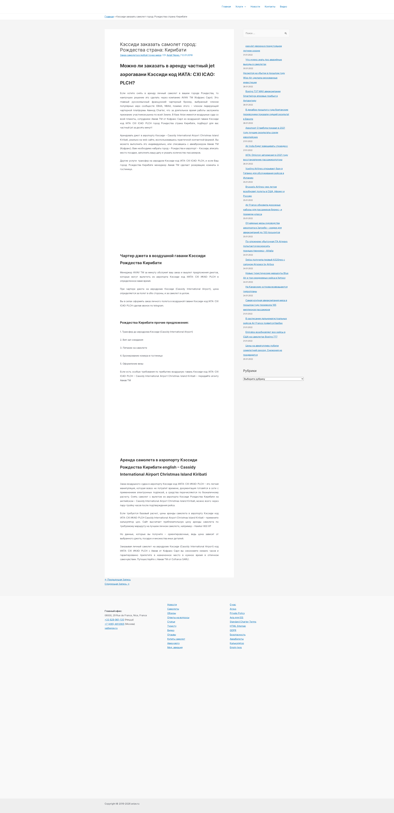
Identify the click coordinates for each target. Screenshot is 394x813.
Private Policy (237, 613)
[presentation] (244, 6)
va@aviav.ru (111, 628)
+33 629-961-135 (114, 619)
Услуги (239, 6)
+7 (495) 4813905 (114, 624)
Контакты (270, 6)
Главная (226, 6)
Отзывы (171, 634)
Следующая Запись (117, 583)
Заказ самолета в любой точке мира (140, 55)
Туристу (171, 626)
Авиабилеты (237, 638)
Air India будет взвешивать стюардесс (266, 146)
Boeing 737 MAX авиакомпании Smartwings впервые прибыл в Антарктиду (262, 96)
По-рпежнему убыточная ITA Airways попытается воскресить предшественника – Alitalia (265, 246)
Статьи (171, 621)
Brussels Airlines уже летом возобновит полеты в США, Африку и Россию (264, 191)
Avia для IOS (236, 617)
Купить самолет (176, 638)
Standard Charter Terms (243, 621)
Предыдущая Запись (118, 579)
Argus (233, 608)
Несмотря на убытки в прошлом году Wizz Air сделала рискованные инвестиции (264, 78)
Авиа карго (173, 643)
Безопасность (237, 634)
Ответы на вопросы (178, 617)
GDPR (233, 630)
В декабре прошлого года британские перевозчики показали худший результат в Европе (266, 114)
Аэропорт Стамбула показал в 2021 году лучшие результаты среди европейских (264, 132)
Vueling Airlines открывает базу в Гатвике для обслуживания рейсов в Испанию (263, 173)
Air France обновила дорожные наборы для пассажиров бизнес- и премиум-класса (262, 209)
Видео (283, 6)
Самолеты (173, 608)
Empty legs (236, 647)
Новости (255, 6)
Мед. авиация (175, 647)
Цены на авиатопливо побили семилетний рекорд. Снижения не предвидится (262, 350)
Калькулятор (237, 643)
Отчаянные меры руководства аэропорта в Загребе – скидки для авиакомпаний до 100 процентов (262, 228)
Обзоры (171, 613)
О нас (233, 604)
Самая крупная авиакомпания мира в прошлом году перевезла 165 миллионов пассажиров (265, 305)
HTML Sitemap (238, 626)
